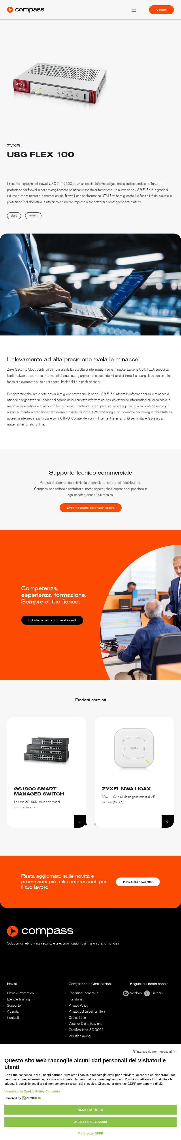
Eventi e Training (18, 999)
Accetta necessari (90, 1122)
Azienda (13, 1011)
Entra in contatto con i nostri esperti (90, 507)
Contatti (161, 9)
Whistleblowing (79, 1035)
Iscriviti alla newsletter (138, 882)
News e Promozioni (20, 993)
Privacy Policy (78, 1005)
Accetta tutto (91, 1109)
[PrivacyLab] (31, 1098)
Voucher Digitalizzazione (85, 1023)
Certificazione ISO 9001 (86, 1029)
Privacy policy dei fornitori (87, 1011)
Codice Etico (77, 1017)
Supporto (14, 1005)
